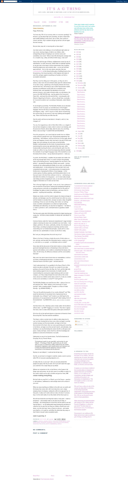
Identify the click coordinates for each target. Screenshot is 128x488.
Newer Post (36, 475)
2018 (77, 61)
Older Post (68, 475)
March (79, 143)
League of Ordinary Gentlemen (82, 211)
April (79, 141)
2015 (77, 69)
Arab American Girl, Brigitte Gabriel (83, 194)
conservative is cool (79, 258)
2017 (77, 64)
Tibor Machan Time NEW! (81, 236)
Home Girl (36, 22)
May (79, 138)
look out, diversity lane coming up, (83, 281)
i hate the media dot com (81, 273)
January (80, 148)
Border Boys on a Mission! (81, 196)
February (80, 145)
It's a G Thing (64, 8)
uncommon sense (79, 313)
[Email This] (57, 419)
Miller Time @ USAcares (81, 219)
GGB (67, 22)
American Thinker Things (81, 192)
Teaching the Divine (39, 423)
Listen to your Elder (79, 215)
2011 (77, 78)
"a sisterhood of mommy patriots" (83, 186)
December (81, 83)
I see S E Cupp (78, 209)
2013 (77, 73)
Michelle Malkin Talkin (80, 217)
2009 (77, 151)
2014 (77, 71)
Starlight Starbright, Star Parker (82, 232)
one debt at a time (79, 290)
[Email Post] (55, 419)
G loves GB (77, 207)
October (80, 87)
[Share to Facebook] (63, 419)
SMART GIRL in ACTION (81, 228)
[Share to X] (61, 419)
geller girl (76, 263)
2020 (77, 57)
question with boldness (60, 422)
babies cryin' (48, 421)
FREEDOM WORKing (80, 204)
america (40, 421)
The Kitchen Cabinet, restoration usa (84, 234)
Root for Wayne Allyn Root (81, 225)
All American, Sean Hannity (81, 190)
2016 (77, 66)
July (79, 133)
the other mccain (78, 311)
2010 (77, 81)
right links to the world (80, 298)
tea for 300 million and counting (82, 304)
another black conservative (81, 246)
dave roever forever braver (81, 261)
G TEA (61, 22)
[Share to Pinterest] (65, 419)
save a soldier (78, 300)
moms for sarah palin (80, 283)
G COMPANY (52, 22)
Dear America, (38, 28)
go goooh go (77, 269)
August (80, 131)
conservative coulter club (81, 256)
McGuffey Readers (46, 422)
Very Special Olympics (80, 238)
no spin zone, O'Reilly (80, 288)
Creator (55, 421)
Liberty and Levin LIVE (80, 213)
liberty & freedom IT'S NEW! (82, 275)
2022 (77, 52)
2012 (77, 76)
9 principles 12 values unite (81, 188)
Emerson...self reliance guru (82, 200)
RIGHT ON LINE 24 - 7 (80, 223)
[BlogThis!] (59, 419)
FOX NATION (78, 202)
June (79, 136)
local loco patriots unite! (80, 279)
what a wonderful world (54, 423)
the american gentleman (80, 307)
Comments (79, 324)
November (81, 85)
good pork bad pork (79, 271)
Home (52, 475)
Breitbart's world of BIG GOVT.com (83, 198)
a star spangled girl (79, 240)
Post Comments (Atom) (47, 479)
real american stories (80, 294)
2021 (77, 54)
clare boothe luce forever (81, 254)
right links (77, 296)
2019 (77, 59)
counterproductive (38, 71)
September (81, 90)
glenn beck (62, 421)
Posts (78, 321)
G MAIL (44, 22)
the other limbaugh (79, 309)
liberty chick (77, 277)
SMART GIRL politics (80, 230)
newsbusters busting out (81, 286)
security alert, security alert (81, 302)
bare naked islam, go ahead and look (84, 248)
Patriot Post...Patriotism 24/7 (82, 221)
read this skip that (79, 292)
